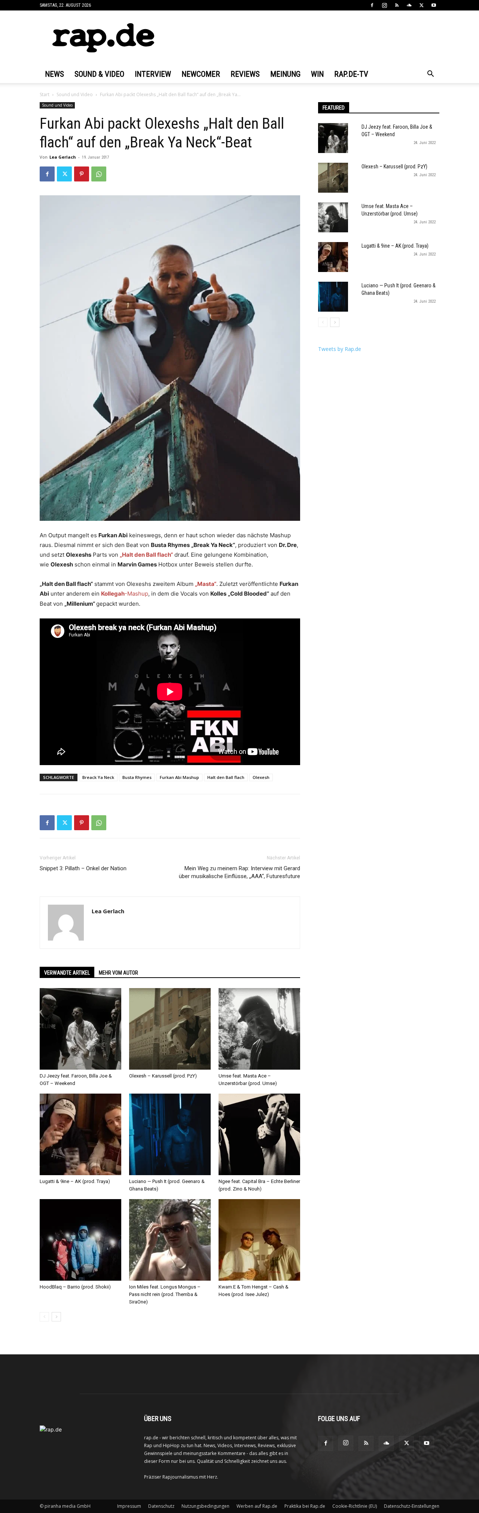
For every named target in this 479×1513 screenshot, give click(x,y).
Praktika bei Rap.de (304, 1506)
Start (44, 94)
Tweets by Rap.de (339, 348)
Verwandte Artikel (67, 973)
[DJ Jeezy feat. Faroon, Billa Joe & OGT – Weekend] (80, 1029)
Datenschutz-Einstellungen (411, 1506)
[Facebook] (372, 5)
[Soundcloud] (409, 5)
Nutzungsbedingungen (205, 1506)
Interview (153, 74)
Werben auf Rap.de (257, 1506)
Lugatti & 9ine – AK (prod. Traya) (75, 1181)
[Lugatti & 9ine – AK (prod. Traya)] (80, 1134)
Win (317, 74)
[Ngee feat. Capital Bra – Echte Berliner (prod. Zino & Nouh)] (259, 1134)
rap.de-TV (351, 74)
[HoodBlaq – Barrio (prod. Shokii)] (80, 1240)
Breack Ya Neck (98, 777)
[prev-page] (44, 1316)
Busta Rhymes (137, 777)
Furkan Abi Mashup (179, 777)
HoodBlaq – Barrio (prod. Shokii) (75, 1287)
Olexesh (261, 777)
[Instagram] (384, 5)
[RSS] (396, 5)
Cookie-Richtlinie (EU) (354, 1506)
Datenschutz (161, 1506)
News (54, 74)
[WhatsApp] (98, 173)
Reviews (245, 74)
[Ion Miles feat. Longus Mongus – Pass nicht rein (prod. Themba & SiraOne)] (170, 1240)
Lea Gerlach (62, 157)
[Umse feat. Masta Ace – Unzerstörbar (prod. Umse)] (259, 1029)
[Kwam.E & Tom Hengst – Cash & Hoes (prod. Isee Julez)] (259, 1240)
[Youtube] (433, 5)
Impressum (129, 1506)
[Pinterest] (81, 173)
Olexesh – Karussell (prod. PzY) (163, 1076)
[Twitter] (421, 5)
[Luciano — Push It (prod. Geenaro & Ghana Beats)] (170, 1134)
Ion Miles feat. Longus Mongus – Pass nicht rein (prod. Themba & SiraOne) (165, 1294)
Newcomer (200, 74)
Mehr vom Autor (118, 973)
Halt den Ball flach (225, 777)
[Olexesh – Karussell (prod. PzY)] (170, 1029)
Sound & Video (99, 74)
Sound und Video (75, 94)
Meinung (285, 74)
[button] (430, 74)
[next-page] (56, 1316)
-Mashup (124, 593)
